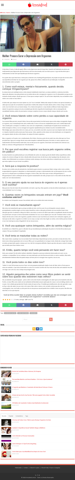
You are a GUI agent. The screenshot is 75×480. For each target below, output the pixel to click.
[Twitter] (41, 328)
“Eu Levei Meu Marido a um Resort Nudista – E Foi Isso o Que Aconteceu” (32, 379)
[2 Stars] (5, 300)
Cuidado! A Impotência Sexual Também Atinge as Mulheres (28, 428)
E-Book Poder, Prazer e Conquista (50, 467)
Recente (4, 416)
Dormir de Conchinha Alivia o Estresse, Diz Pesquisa (26, 371)
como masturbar (23, 313)
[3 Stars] (8, 300)
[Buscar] (51, 319)
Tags (26, 416)
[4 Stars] (10, 300)
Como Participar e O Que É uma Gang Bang (24, 443)
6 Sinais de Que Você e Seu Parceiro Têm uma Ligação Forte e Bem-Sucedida (33, 395)
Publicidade (18, 467)
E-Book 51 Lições (34, 467)
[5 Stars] (12, 300)
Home (3, 12)
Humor (8, 12)
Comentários (19, 416)
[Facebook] (37, 328)
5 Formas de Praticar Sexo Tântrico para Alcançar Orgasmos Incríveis (31, 420)
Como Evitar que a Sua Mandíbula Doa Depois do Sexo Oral (29, 451)
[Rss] (34, 328)
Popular (11, 416)
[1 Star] (3, 300)
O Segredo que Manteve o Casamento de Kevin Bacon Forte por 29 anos (32, 387)
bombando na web (10, 313)
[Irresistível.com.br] (37, 4)
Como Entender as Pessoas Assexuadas (23, 436)
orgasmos (34, 313)
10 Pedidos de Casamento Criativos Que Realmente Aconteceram (30, 403)
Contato (25, 467)
